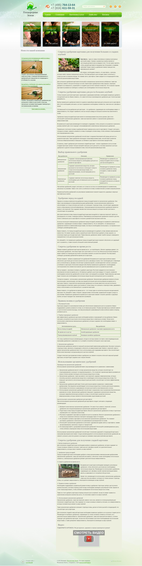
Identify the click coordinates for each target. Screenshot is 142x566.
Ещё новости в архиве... (39, 109)
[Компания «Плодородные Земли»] (30, 9)
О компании (60, 14)
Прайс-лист (93, 14)
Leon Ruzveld (29, 562)
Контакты (105, 14)
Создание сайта (29, 560)
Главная (48, 14)
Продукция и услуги (76, 14)
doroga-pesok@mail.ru (85, 562)
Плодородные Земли (72, 560)
